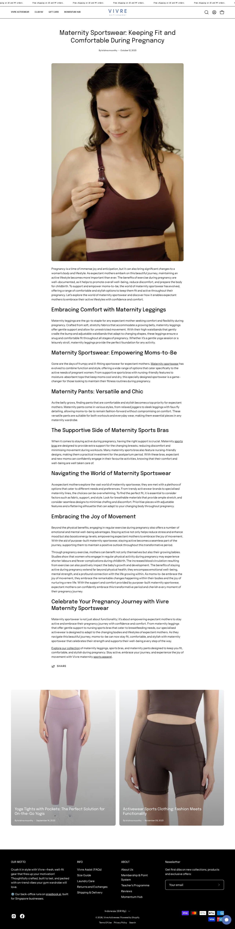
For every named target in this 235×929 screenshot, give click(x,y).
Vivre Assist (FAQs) (89, 869)
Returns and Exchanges (92, 886)
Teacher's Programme (135, 885)
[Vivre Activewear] (117, 12)
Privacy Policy (120, 922)
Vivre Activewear (111, 917)
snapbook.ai (53, 894)
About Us (127, 869)
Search (132, 922)
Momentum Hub (131, 897)
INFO (80, 862)
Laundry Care (86, 881)
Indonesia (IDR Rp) (115, 911)
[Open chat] (226, 920)
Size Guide (84, 875)
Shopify (135, 917)
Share (61, 666)
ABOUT (125, 862)
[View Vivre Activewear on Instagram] (14, 916)
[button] (20, 12)
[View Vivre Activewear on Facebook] (22, 916)
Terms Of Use (105, 922)
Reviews (126, 891)
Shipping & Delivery (89, 892)
